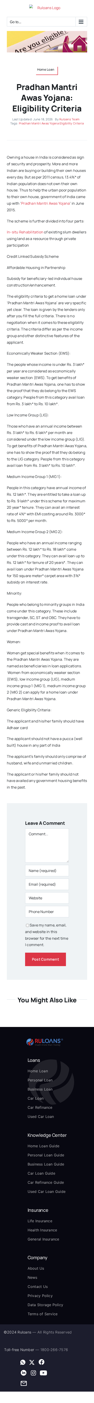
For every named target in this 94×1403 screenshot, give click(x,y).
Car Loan (36, 1098)
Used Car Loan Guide (47, 1191)
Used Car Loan (41, 1116)
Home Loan (38, 1071)
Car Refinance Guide (46, 1182)
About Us (36, 1268)
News (32, 1277)
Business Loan (40, 1089)
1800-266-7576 (54, 1349)
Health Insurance (42, 1230)
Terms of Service (43, 1314)
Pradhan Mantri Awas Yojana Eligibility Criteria (51, 123)
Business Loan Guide (46, 1164)
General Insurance (43, 1239)
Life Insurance (40, 1221)
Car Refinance (40, 1107)
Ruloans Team (69, 119)
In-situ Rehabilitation (25, 232)
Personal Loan (40, 1080)
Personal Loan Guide (46, 1155)
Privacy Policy (40, 1295)
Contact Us (38, 1286)
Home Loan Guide (44, 1146)
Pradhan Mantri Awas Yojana (45, 203)
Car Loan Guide (41, 1173)
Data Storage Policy (45, 1304)
